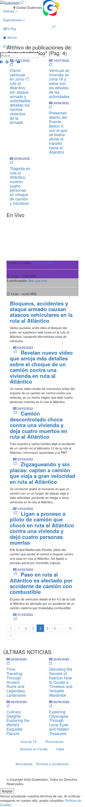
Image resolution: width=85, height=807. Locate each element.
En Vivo (8, 46)
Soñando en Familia (34, 749)
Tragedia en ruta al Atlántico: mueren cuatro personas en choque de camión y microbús (20, 185)
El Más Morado (43, 263)
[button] (43, 56)
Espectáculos (12, 20)
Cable (60, 749)
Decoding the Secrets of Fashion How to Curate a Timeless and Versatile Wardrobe (60, 682)
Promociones (54, 741)
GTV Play (9, 28)
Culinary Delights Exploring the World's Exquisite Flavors (18, 722)
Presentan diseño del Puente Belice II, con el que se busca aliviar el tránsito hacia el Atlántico (58, 132)
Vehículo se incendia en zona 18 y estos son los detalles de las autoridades (59, 83)
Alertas (11, 37)
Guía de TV (29, 741)
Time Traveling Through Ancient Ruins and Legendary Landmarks (16, 682)
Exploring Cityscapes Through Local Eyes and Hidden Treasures (59, 722)
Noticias (9, 11)
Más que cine (38, 280)
